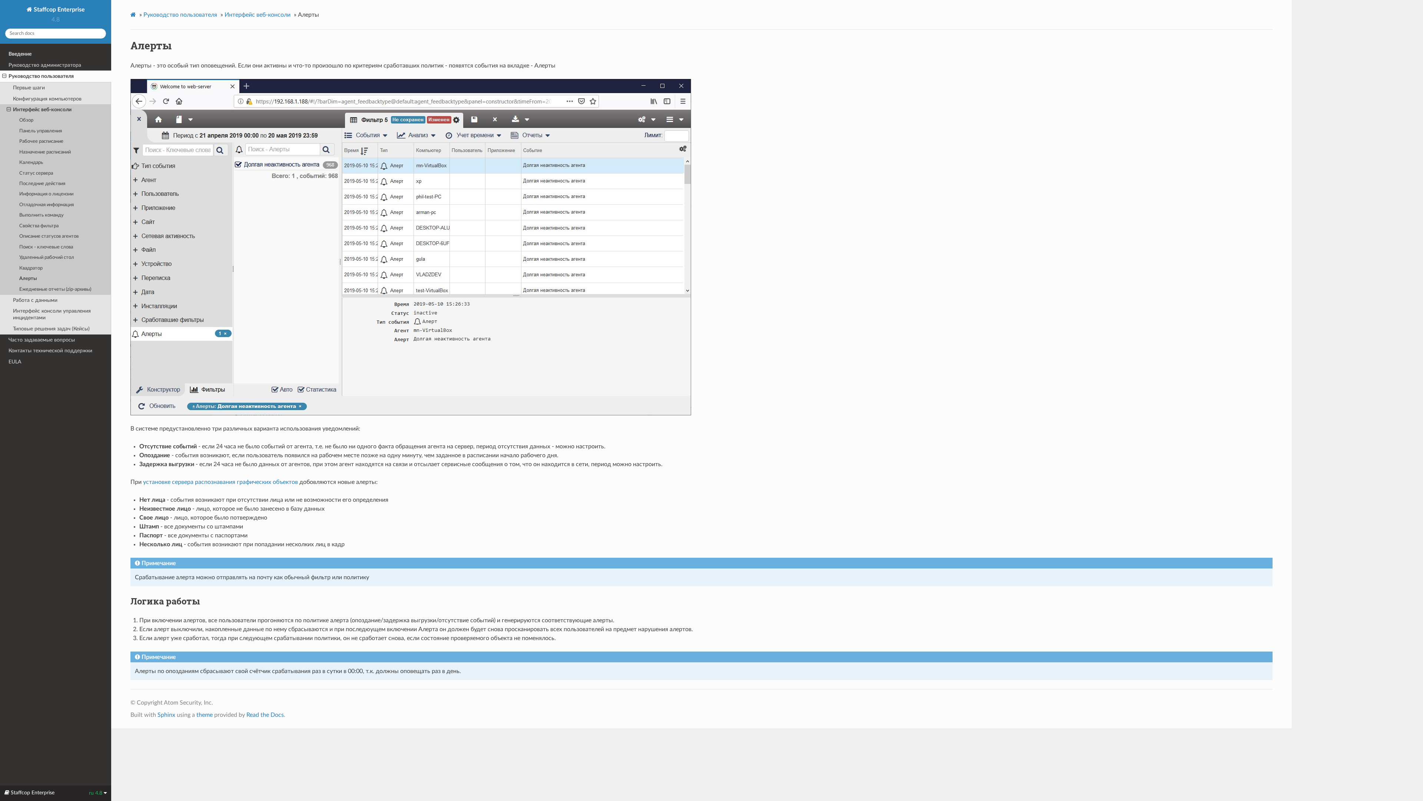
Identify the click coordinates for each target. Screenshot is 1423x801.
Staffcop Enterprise (58, 10)
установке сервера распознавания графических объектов (220, 482)
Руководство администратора (45, 65)
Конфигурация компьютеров (47, 99)
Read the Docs (265, 715)
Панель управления (40, 131)
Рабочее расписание (41, 141)
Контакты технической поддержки (50, 350)
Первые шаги (29, 87)
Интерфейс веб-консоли (42, 109)
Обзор (26, 120)
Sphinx (166, 715)
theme (204, 715)
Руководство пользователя (41, 76)
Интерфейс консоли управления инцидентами (52, 314)
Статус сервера (36, 173)
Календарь (31, 162)
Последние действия (42, 183)
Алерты (28, 278)
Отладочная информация (46, 204)
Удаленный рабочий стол (46, 257)
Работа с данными (35, 300)
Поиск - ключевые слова (46, 247)
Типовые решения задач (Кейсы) (51, 329)
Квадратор (31, 268)
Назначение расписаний (45, 152)
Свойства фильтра (39, 226)
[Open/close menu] (4, 76)
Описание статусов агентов (49, 236)
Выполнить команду (41, 215)
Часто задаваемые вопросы (42, 340)
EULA (15, 362)
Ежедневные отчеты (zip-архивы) (55, 289)
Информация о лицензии (46, 194)
